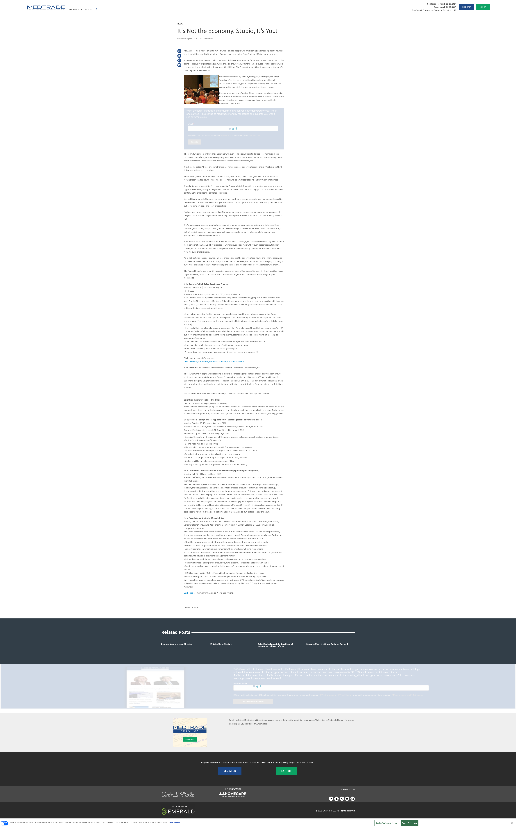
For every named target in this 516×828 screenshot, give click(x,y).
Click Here (188, 592)
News (180, 23)
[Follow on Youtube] (347, 799)
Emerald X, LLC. (329, 810)
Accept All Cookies (409, 823)
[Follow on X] (342, 799)
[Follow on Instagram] (352, 799)
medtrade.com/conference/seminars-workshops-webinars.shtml (214, 361)
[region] (258, 823)
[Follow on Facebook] (331, 799)
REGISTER (466, 7)
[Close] (512, 823)
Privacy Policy (174, 822)
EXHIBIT (482, 7)
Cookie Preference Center (386, 823)
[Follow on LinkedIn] (336, 799)
